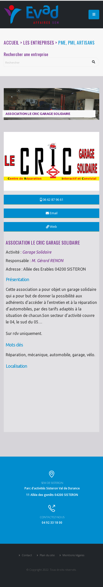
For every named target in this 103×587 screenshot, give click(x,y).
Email (53, 213)
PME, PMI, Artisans (76, 42)
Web (53, 226)
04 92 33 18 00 (52, 522)
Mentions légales (73, 555)
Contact (26, 555)
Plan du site (47, 555)
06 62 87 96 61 (52, 199)
